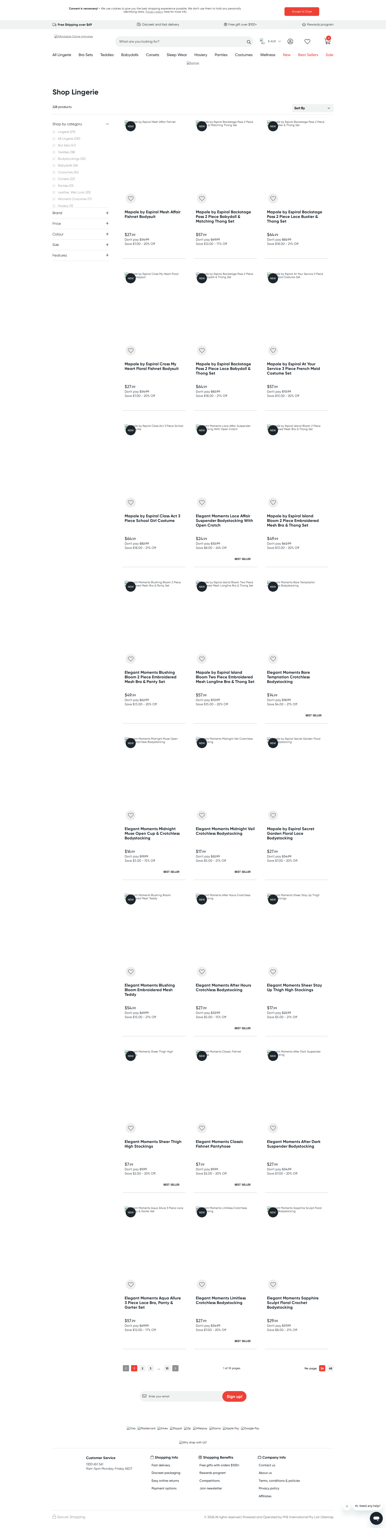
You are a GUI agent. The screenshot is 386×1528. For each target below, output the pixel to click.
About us (265, 1473)
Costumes (244, 54)
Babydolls (130, 54)
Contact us (267, 1465)
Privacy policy (154, 11)
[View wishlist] (307, 42)
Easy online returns (165, 1481)
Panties (221, 54)
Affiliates (265, 1496)
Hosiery (200, 54)
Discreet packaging (166, 1473)
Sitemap (327, 1517)
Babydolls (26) (68, 165)
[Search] (249, 42)
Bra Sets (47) (67, 145)
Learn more (193, 1409)
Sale (329, 54)
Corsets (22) (66, 179)
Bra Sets (86, 54)
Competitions (209, 1481)
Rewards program (320, 24)
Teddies (107, 54)
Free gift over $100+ (242, 24)
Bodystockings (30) (71, 159)
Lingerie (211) (66, 132)
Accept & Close (302, 11)
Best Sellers (308, 54)
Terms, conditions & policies (279, 1481)
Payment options (164, 1488)
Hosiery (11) (65, 206)
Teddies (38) (66, 152)
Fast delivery (161, 1465)
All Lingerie (61, 54)
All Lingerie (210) (69, 139)
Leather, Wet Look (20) (74, 192)
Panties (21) (65, 186)
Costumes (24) (68, 172)
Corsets (152, 54)
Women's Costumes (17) (75, 199)
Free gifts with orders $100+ (219, 1465)
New (287, 54)
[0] (327, 42)
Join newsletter (210, 1488)
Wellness (267, 54)
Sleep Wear (177, 54)
